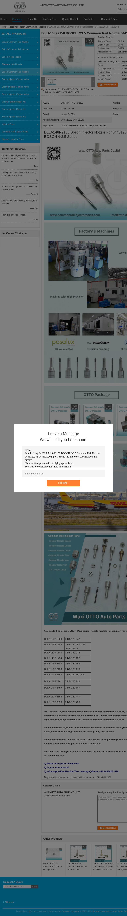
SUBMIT (63, 483)
